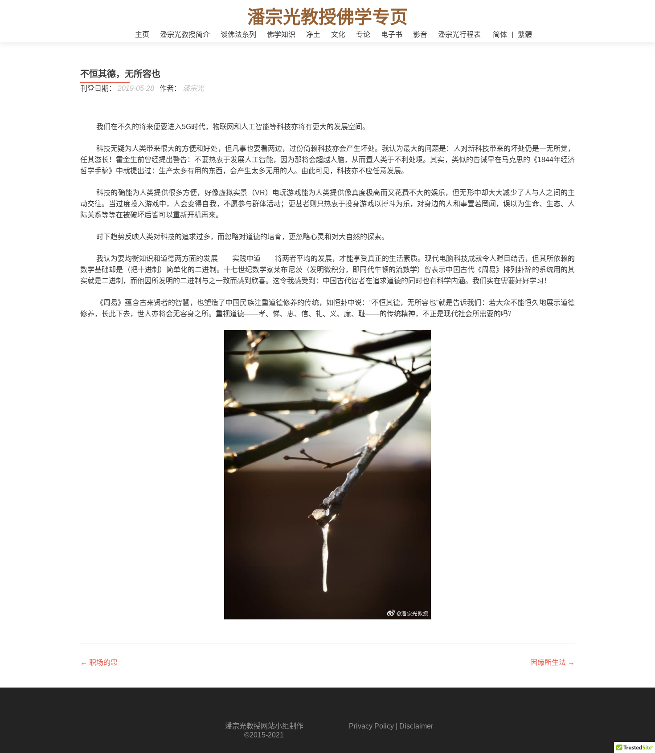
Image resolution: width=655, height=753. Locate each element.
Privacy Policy (371, 726)
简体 (500, 34)
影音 (420, 34)
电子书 (391, 34)
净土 (313, 34)
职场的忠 (99, 662)
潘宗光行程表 (459, 34)
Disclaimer (416, 726)
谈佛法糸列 (238, 34)
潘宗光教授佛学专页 (327, 17)
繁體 (525, 34)
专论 (363, 34)
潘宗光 (193, 88)
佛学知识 (281, 34)
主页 (142, 34)
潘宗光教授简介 (185, 34)
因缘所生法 (552, 662)
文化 (338, 34)
